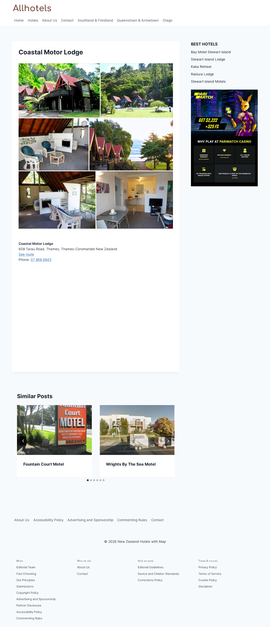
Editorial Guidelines (150, 567)
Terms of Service (209, 574)
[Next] (168, 441)
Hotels (33, 20)
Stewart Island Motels (208, 81)
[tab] (88, 480)
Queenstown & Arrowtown (138, 20)
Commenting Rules (132, 520)
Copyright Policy (27, 593)
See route (26, 254)
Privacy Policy (207, 567)
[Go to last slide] (23, 441)
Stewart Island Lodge (208, 59)
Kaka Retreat (201, 67)
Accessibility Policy (48, 520)
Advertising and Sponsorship (90, 520)
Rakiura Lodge (202, 74)
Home (19, 20)
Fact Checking (26, 574)
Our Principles (25, 580)
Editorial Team (25, 567)
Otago (167, 20)
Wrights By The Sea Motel (131, 464)
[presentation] (54, 430)
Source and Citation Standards (158, 574)
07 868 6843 (41, 260)
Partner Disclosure (28, 605)
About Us (49, 20)
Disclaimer (205, 586)
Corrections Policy (150, 580)
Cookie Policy (207, 580)
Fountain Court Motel (43, 464)
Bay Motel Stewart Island (211, 52)
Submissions (25, 586)
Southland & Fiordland (95, 20)
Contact (67, 20)
